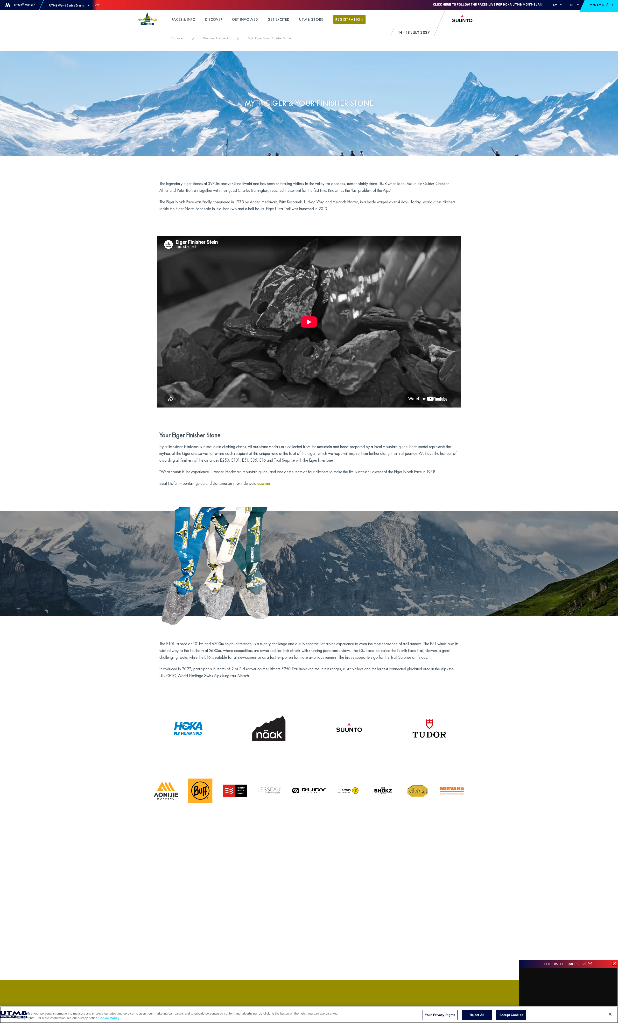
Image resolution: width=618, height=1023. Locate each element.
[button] (69, 5)
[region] (309, 1014)
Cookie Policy (108, 1018)
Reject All (477, 1015)
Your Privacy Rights (440, 1015)
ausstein (263, 483)
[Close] (610, 1014)
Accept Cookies (511, 1015)
